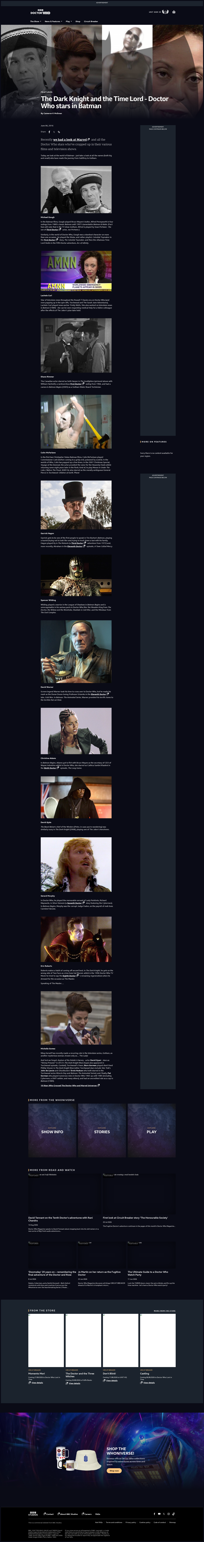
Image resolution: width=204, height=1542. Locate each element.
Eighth (69, 976)
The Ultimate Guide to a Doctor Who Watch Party (148, 1273)
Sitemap (172, 1522)
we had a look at (70, 139)
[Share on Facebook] (49, 132)
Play (68, 21)
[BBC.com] (33, 1515)
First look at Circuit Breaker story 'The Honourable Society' (135, 1217)
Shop (78, 21)
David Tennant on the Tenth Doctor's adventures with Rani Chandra (60, 1219)
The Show (34, 21)
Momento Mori (36, 1373)
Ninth (50, 768)
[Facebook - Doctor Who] (154, 1513)
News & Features (52, 21)
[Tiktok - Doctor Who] (173, 1513)
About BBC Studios (69, 1514)
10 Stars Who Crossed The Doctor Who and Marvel (69, 1085)
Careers (88, 1514)
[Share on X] (54, 132)
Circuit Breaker (91, 21)
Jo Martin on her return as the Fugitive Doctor (99, 1273)
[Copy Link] (58, 132)
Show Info (52, 1131)
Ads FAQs (99, 1522)
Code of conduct (160, 1522)
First (49, 240)
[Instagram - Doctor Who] (168, 1513)
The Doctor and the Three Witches (80, 1375)
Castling (144, 1373)
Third (52, 229)
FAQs (97, 1514)
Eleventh (74, 546)
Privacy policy (131, 1522)
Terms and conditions (114, 1522)
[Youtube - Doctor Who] (159, 1513)
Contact (50, 1514)
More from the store (165, 1311)
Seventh (74, 903)
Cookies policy (144, 1522)
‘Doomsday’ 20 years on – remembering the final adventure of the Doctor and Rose (52, 1273)
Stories (102, 1131)
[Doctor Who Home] (40, 12)
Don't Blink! (109, 1373)
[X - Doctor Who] (163, 1513)
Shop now (114, 1471)
